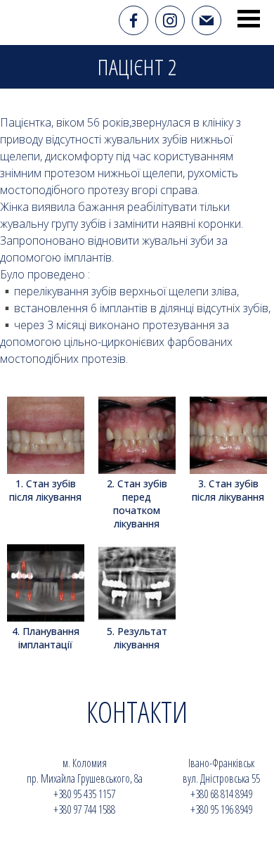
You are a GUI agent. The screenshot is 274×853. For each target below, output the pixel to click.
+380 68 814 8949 (221, 794)
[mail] (206, 20)
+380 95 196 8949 (221, 809)
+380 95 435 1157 (84, 794)
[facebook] (133, 20)
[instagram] (170, 20)
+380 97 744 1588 (84, 809)
